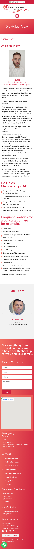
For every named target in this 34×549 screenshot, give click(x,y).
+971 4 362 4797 (8, 442)
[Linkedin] (13, 531)
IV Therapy (5, 501)
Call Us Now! (6, 523)
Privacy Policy (6, 514)
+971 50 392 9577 (8, 447)
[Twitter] (6, 531)
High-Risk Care (7, 499)
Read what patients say (10, 526)
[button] (17, 16)
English (15, 2)
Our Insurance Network (10, 511)
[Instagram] (10, 531)
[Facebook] (3, 531)
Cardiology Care (8, 494)
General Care (6, 496)
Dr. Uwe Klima (17, 320)
